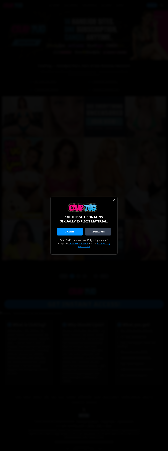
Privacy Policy (103, 243)
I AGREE (69, 231)
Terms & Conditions (78, 243)
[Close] (113, 200)
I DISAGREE (98, 231)
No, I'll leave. (84, 246)
